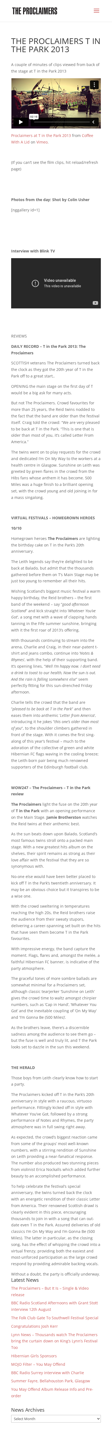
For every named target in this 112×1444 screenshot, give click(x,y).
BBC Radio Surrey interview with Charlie (47, 1372)
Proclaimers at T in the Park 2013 (41, 135)
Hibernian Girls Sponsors (34, 1355)
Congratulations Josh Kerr (34, 1326)
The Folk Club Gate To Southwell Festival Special (54, 1317)
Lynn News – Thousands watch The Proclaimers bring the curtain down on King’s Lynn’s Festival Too (54, 1341)
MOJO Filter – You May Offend (38, 1364)
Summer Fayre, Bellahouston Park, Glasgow (50, 1380)
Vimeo (42, 142)
